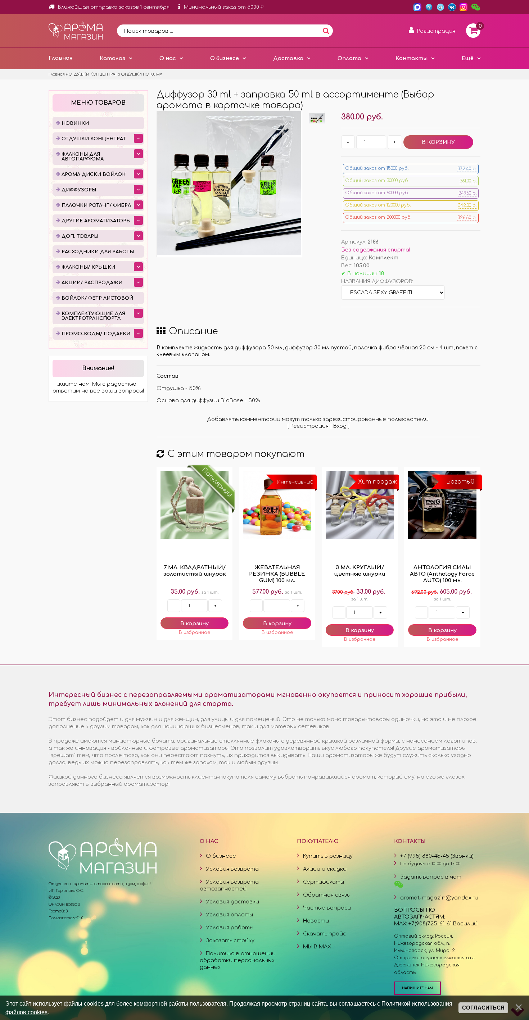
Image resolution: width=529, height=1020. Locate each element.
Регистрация (309, 426)
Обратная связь (326, 895)
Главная (60, 58)
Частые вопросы (327, 908)
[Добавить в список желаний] (194, 632)
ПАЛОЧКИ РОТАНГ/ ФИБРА (96, 205)
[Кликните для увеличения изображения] (229, 183)
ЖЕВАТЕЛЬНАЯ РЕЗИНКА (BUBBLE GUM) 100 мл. (277, 574)
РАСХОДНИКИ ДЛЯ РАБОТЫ (98, 251)
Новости (316, 921)
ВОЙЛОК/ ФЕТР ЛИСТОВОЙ (97, 298)
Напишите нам (417, 988)
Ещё (468, 58)
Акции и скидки (325, 869)
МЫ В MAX (317, 946)
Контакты (411, 58)
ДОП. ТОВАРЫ (80, 236)
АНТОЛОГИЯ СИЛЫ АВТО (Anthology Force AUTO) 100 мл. (442, 574)
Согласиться (483, 1008)
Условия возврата (232, 869)
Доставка (288, 58)
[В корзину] (194, 623)
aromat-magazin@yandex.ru (439, 898)
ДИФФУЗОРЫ (79, 189)
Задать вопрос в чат (430, 877)
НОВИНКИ (75, 123)
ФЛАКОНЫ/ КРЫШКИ (88, 267)
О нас (167, 58)
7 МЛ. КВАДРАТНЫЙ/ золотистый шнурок (194, 571)
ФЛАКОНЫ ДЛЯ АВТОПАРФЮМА (83, 157)
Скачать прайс (324, 934)
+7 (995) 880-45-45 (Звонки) (437, 856)
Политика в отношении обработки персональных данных (238, 960)
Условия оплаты (229, 914)
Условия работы (229, 927)
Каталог (112, 58)
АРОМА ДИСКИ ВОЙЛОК (94, 174)
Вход (340, 426)
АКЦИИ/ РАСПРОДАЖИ (92, 282)
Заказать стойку (230, 940)
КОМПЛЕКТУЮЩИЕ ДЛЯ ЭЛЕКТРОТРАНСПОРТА (93, 316)
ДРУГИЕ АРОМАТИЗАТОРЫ (96, 220)
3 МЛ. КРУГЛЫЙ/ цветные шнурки (359, 571)
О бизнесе (224, 58)
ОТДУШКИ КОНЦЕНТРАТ (94, 138)
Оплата (349, 58)
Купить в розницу (328, 856)
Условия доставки (232, 902)
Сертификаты (323, 882)
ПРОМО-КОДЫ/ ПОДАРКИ (96, 333)
